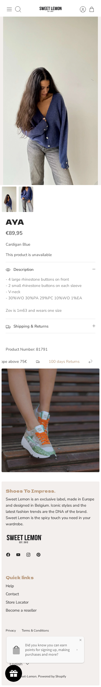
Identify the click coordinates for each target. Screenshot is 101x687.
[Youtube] (18, 554)
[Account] (80, 9)
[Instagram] (28, 554)
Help (10, 586)
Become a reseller (21, 610)
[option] (50, 101)
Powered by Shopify (52, 676)
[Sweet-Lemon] (50, 9)
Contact (12, 594)
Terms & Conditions (35, 630)
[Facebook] (8, 554)
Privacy (11, 630)
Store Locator (17, 602)
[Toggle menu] (9, 9)
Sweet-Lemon (27, 676)
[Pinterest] (38, 554)
